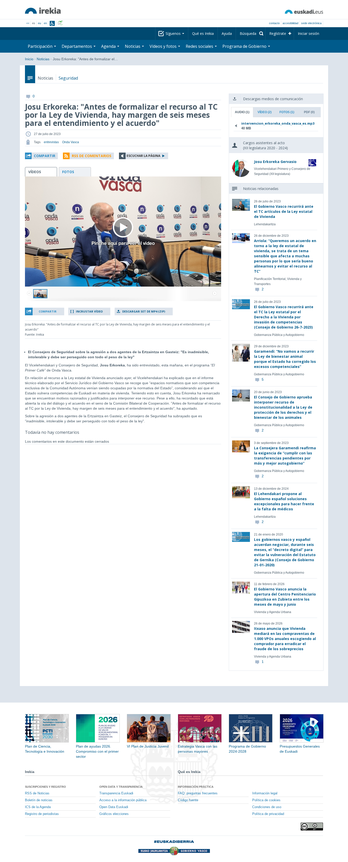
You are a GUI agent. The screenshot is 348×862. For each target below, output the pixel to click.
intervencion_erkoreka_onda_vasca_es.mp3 (275, 123)
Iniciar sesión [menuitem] (308, 33)
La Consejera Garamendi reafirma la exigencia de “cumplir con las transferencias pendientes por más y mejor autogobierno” (285, 455)
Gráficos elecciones (114, 814)
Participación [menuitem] (40, 46)
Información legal (264, 793)
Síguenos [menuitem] (174, 33)
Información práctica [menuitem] (195, 786)
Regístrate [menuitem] (277, 33)
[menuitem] (250, 33)
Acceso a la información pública (122, 800)
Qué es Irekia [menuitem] (203, 33)
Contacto (274, 23)
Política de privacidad (268, 814)
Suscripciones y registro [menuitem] (45, 786)
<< (27, 23)
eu (39, 23)
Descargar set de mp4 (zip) (143, 311)
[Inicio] (43, 11)
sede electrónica (311, 23)
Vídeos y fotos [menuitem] (164, 46)
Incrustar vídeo (89, 311)
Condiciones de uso (266, 807)
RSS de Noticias (37, 793)
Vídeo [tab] (265, 112)
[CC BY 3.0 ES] (312, 826)
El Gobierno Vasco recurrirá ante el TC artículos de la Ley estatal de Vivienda (283, 211)
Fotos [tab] (286, 112)
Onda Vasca (70, 142)
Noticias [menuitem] (133, 46)
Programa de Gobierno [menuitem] (244, 46)
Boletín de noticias (38, 800)
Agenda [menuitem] (109, 46)
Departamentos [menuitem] (77, 46)
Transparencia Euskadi (116, 793)
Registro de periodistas (42, 814)
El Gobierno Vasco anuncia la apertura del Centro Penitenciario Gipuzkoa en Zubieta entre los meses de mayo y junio (285, 597)
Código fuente (188, 800)
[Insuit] (52, 23)
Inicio (29, 59)
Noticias (43, 59)
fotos (68, 171)
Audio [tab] (242, 112)
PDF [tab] (309, 112)
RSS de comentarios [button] (91, 155)
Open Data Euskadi (113, 807)
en (45, 23)
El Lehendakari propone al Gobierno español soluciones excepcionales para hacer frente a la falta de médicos (284, 501)
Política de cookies (266, 800)
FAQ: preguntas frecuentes (198, 793)
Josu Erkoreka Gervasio (275, 161)
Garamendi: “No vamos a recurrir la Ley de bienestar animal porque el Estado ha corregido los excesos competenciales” (285, 359)
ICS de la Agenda (38, 807)
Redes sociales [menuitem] (200, 46)
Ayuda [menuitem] (227, 33)
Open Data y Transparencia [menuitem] (121, 786)
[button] (41, 156)
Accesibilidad (290, 23)
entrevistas (51, 142)
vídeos (34, 171)
